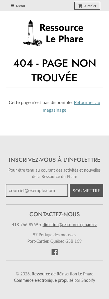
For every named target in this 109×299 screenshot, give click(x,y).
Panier (90, 5)
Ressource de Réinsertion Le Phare (62, 273)
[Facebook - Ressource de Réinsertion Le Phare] (54, 252)
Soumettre (86, 190)
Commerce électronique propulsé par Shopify (54, 280)
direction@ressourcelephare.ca (70, 224)
